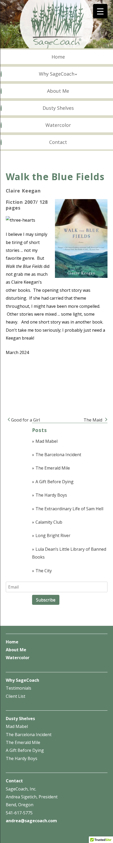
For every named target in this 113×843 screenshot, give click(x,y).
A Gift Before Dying (54, 482)
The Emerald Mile (52, 468)
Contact (58, 142)
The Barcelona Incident (58, 454)
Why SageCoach (56, 74)
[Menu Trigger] (100, 11)
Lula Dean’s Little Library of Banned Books (69, 553)
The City (43, 571)
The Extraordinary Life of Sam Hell (69, 509)
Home (58, 57)
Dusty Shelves (58, 108)
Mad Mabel (46, 441)
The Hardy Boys (51, 495)
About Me (58, 91)
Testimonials (18, 688)
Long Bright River (52, 535)
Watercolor (58, 125)
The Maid (93, 420)
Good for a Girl (25, 420)
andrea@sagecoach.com (31, 821)
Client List (15, 696)
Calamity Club (48, 522)
